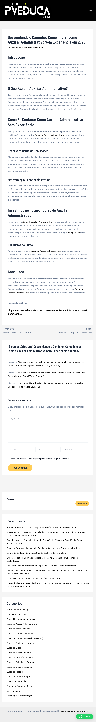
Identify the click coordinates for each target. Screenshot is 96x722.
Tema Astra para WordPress (74, 711)
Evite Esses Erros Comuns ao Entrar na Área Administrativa (35, 578)
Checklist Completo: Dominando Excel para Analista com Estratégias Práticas (43, 548)
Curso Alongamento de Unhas (21, 619)
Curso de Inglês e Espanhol (19, 667)
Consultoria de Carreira (17, 614)
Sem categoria (13, 691)
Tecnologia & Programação (19, 695)
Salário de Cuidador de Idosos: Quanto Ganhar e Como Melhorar (37, 553)
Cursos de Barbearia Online (19, 686)
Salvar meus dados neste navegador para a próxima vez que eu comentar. (40, 459)
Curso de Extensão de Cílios (20, 657)
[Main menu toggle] (91, 10)
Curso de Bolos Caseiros (18, 628)
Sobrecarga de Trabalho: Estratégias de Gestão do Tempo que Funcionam (41, 527)
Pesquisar (11, 499)
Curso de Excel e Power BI (19, 652)
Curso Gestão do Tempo (18, 676)
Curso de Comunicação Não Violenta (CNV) (27, 638)
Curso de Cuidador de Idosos (20, 643)
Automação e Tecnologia (18, 609)
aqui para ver (74, 232)
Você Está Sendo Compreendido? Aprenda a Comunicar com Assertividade (42, 565)
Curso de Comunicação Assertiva (22, 633)
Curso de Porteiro (15, 672)
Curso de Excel (14, 648)
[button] (85, 716)
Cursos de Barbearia (16, 681)
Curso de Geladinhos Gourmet (21, 662)
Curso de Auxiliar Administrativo (50, 135)
